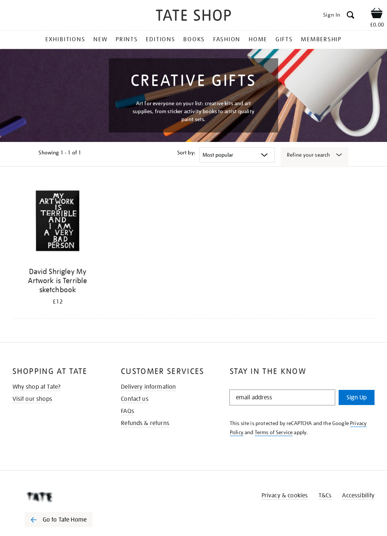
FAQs (127, 411)
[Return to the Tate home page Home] (193, 16)
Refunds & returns (145, 423)
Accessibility (358, 495)
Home (258, 39)
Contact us (135, 399)
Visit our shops (32, 399)
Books (194, 39)
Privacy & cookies (285, 495)
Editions (160, 39)
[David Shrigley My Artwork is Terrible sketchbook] (58, 222)
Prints (127, 39)
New (100, 39)
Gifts (284, 39)
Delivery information (148, 387)
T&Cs (325, 495)
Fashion (226, 39)
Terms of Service (274, 432)
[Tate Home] (64, 497)
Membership (321, 39)
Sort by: (186, 152)
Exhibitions (65, 39)
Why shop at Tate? (36, 387)
